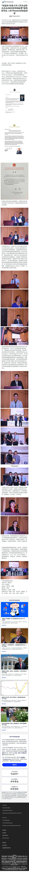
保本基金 (14, 781)
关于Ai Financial (5, 838)
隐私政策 (4, 842)
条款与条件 (4, 845)
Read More (4, 625)
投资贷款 (14, 789)
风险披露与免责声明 (6, 847)
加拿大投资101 (5, 835)
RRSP (19, 752)
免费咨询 (14, 764)
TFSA (16, 752)
